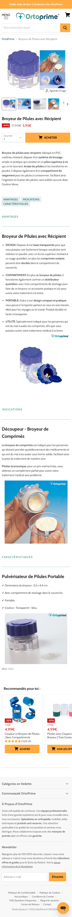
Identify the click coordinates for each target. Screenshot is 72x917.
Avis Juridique (21, 896)
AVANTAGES (10, 199)
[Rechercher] (65, 27)
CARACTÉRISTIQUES (15, 204)
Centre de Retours (30, 904)
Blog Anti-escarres (49, 900)
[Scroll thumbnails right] (67, 104)
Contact (47, 904)
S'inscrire (57, 877)
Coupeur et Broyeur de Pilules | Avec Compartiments (22, 735)
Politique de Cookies (50, 892)
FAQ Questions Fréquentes (22, 900)
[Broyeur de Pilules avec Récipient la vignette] (24, 104)
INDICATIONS (31, 199)
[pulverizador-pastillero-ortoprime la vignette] (9, 104)
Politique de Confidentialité (21, 892)
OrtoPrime (8, 39)
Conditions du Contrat (43, 896)
